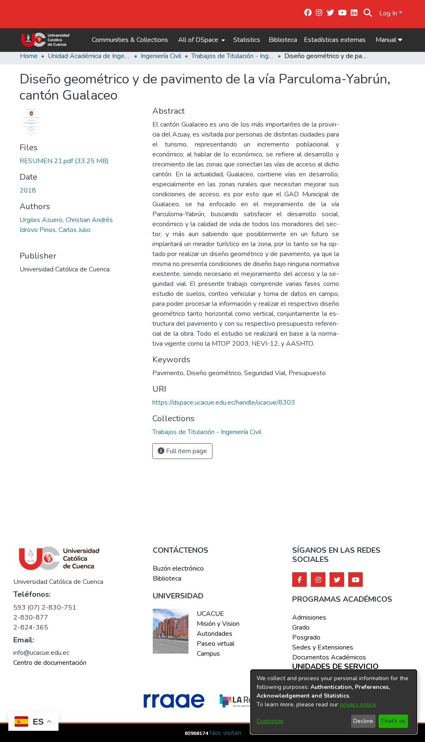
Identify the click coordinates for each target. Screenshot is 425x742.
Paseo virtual (215, 643)
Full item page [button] (185, 451)
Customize (269, 721)
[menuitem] (200, 40)
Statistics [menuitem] (246, 39)
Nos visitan (225, 732)
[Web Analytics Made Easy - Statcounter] (196, 732)
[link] (64, 161)
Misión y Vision (218, 623)
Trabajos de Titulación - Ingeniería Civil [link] (232, 56)
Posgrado (306, 637)
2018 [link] (28, 190)
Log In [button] (389, 13)
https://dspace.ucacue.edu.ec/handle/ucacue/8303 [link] (223, 402)
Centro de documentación (49, 662)
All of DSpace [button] (198, 39)
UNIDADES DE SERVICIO (335, 666)
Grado (301, 627)
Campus (208, 653)
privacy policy (357, 704)
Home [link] (29, 56)
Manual (387, 39)
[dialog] (334, 702)
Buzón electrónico (178, 568)
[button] (367, 13)
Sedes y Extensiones (322, 647)
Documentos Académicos (329, 657)
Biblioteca (283, 39)
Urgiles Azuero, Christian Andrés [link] (66, 220)
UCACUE (210, 613)
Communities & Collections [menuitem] (130, 39)
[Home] (45, 40)
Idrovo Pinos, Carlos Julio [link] (55, 229)
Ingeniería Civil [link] (161, 56)
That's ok (393, 721)
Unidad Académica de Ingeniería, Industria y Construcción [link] (89, 56)
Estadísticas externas (335, 39)
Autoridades (214, 633)
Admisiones (309, 617)
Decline (363, 721)
